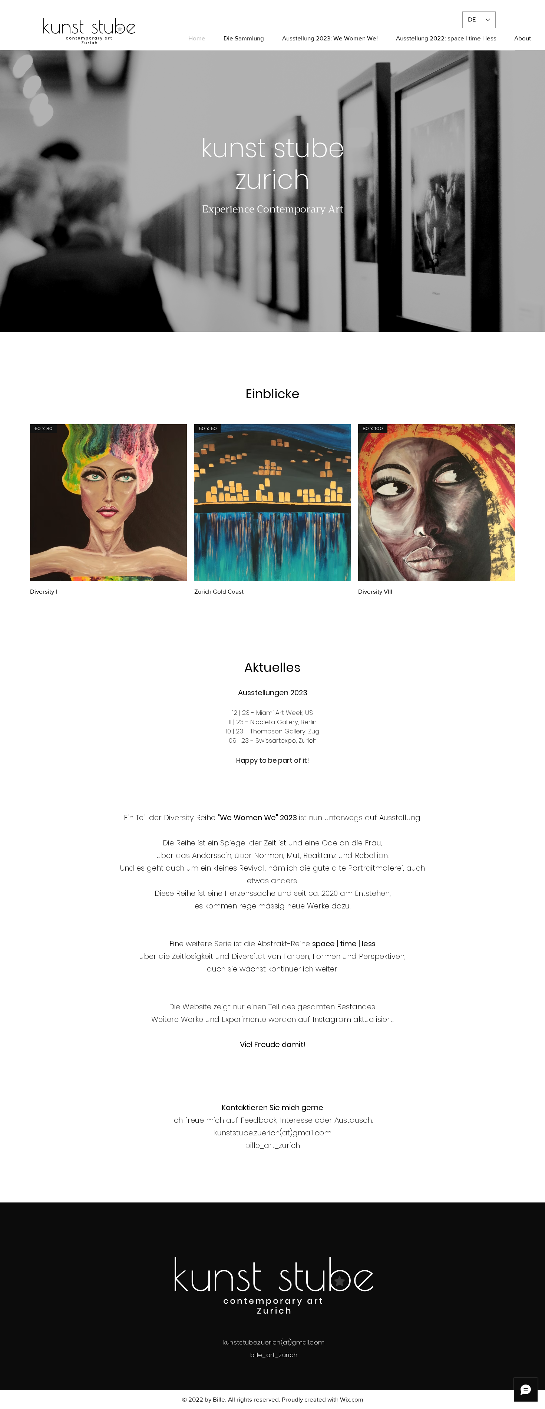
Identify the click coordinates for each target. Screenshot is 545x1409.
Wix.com (351, 1399)
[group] (272, 510)
